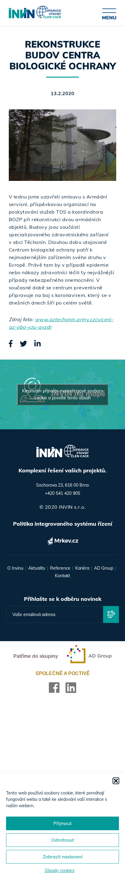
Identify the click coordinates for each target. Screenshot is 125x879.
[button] (116, 781)
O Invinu (15, 568)
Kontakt (62, 575)
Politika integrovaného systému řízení (62, 523)
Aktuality (36, 568)
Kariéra (82, 568)
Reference (60, 568)
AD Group (103, 568)
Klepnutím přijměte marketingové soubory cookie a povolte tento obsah (62, 394)
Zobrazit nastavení (63, 857)
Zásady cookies (59, 870)
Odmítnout (62, 840)
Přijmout (62, 823)
